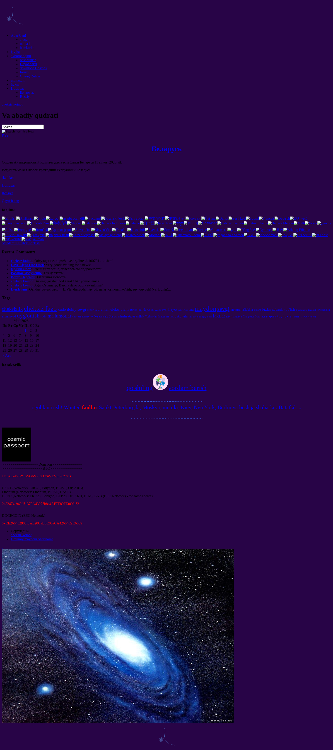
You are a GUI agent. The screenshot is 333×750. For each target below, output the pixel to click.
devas (146, 309)
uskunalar (181, 316)
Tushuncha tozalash (306, 310)
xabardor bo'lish (283, 309)
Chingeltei (248, 316)
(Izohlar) (8, 178)
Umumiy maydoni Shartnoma (32, 539)
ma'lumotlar (59, 316)
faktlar (219, 316)
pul (140, 309)
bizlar (266, 309)
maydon (205, 308)
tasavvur (304, 316)
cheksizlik (12, 309)
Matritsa (235, 309)
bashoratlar (28, 60)
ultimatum (18, 80)
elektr (115, 309)
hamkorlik (27, 48)
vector (90, 309)
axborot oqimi (21, 56)
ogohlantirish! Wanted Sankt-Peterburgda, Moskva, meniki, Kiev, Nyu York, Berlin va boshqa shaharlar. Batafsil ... (166, 407)
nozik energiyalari (200, 316)
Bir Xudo (156, 310)
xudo (62, 309)
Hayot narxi (28, 64)
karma (188, 309)
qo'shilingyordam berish (167, 387)
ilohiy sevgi (76, 309)
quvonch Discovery (82, 316)
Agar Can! (18, 35)
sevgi (223, 308)
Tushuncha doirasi (155, 316)
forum (24, 72)
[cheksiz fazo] (14, 28)
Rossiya (25, 97)
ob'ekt (312, 316)
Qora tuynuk (261, 316)
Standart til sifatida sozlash (21, 243)
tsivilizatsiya (234, 316)
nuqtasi (25, 44)
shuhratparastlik (131, 316)
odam (257, 309)
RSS (5, 135)
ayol (164, 309)
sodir (44, 316)
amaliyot (9, 316)
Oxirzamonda (101, 316)
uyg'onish (28, 315)
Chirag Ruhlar (30, 76)
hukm (15, 84)
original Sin (323, 309)
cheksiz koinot (12, 104)
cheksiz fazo (40, 308)
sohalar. (170, 316)
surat (296, 316)
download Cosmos (33, 68)
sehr (180, 310)
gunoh (134, 309)
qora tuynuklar (281, 316)
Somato (113, 316)
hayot (172, 309)
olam (125, 309)
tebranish (101, 309)
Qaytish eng (10, 201)
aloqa (24, 39)
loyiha (15, 52)
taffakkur (247, 309)
